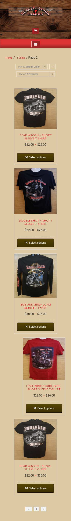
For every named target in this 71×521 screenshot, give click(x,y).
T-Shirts (21, 57)
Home (9, 57)
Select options (37, 157)
